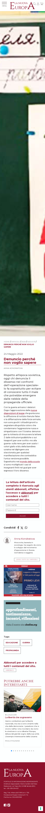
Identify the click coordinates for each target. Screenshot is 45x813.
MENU (4, 6)
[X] (9, 805)
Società (31, 342)
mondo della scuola (30, 461)
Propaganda (12, 650)
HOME (7, 342)
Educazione (12, 643)
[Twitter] (21, 528)
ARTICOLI (15, 342)
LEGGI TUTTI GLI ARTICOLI (27, 559)
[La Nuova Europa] (22, 5)
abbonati (27, 492)
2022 (24, 342)
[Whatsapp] (26, 528)
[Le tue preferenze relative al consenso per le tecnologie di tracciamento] (40, 808)
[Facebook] (18, 528)
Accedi (23, 516)
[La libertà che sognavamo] (22, 700)
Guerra (26, 643)
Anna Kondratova (13, 368)
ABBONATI (10, 670)
